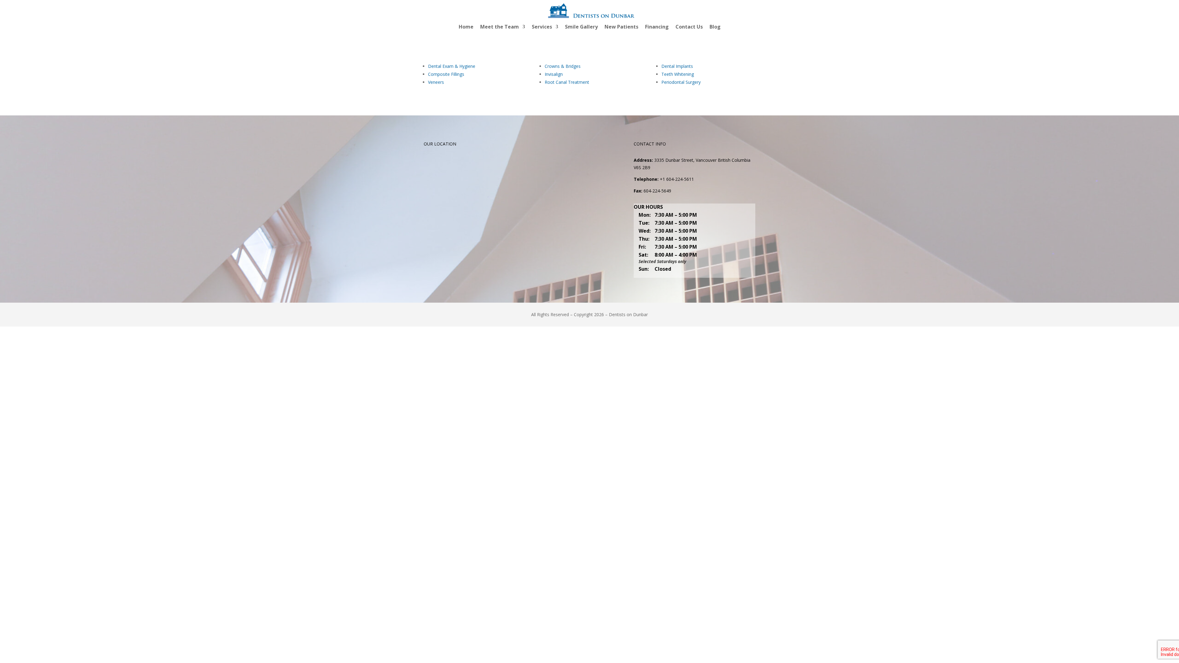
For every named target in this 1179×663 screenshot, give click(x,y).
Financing (657, 27)
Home (466, 27)
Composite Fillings (446, 74)
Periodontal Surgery (681, 82)
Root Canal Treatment (567, 82)
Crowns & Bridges (563, 66)
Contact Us (689, 27)
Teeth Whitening (677, 74)
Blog (715, 27)
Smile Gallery (581, 27)
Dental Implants (677, 66)
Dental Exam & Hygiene (451, 66)
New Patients (621, 27)
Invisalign (554, 74)
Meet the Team (499, 27)
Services (542, 27)
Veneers (436, 82)
